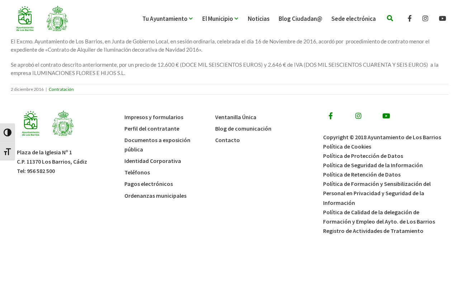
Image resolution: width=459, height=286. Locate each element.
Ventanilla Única (235, 117)
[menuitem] (172, 18)
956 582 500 (41, 170)
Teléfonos (137, 172)
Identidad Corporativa (152, 160)
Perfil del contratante (151, 128)
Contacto (227, 140)
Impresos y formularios (153, 117)
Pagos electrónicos (148, 183)
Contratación (61, 89)
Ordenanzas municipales (155, 195)
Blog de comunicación (243, 128)
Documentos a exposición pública (157, 144)
